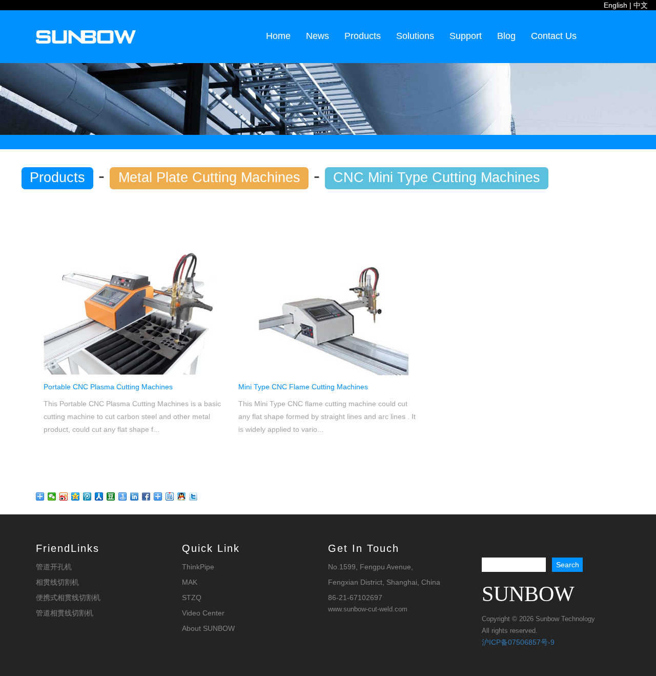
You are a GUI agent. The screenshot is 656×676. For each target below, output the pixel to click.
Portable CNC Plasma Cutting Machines (108, 387)
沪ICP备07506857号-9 (518, 642)
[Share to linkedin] (134, 496)
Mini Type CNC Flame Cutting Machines (303, 387)
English (615, 5)
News (317, 36)
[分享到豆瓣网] (111, 496)
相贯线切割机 (57, 582)
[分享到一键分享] (122, 496)
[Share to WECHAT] (52, 496)
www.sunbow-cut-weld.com (367, 609)
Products (362, 36)
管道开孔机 (54, 567)
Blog (506, 36)
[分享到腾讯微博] (87, 496)
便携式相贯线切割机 (68, 597)
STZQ (191, 597)
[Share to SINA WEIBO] (63, 496)
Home (278, 36)
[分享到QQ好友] (181, 496)
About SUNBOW (208, 628)
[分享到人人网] (99, 496)
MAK (189, 582)
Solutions (415, 36)
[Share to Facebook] (146, 496)
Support (465, 36)
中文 (640, 5)
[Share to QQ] (75, 496)
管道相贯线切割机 (64, 613)
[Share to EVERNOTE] (158, 496)
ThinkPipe (198, 567)
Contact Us (554, 36)
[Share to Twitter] (193, 496)
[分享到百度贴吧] (170, 496)
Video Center (203, 613)
